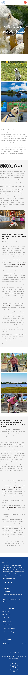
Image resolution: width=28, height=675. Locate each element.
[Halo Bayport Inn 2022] (14, 403)
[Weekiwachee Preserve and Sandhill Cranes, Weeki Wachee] (14, 383)
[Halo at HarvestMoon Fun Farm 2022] (14, 71)
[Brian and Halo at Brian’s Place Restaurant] (14, 363)
